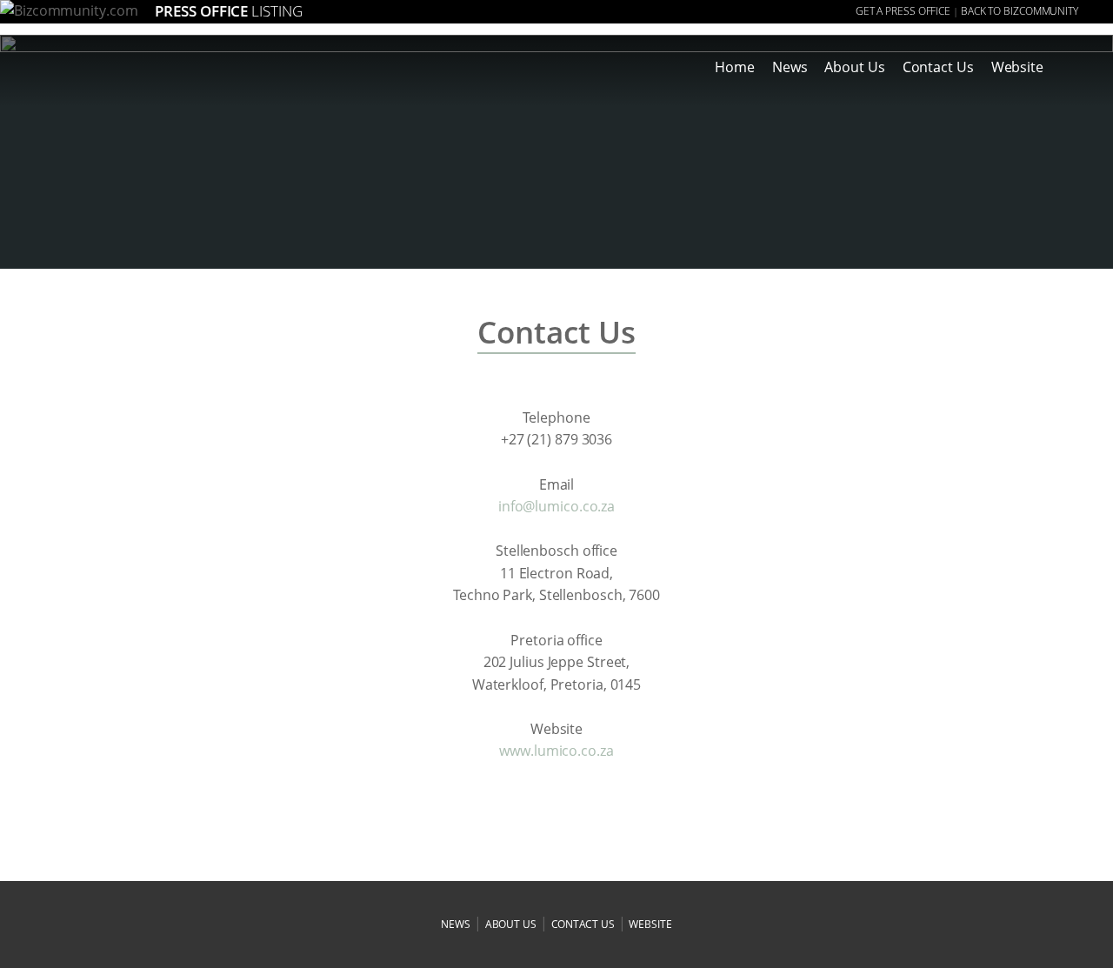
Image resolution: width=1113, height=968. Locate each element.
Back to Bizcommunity (1019, 10)
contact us (583, 924)
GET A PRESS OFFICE (903, 10)
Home (735, 67)
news (455, 924)
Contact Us (938, 67)
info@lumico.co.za (556, 506)
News (790, 67)
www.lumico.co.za (556, 750)
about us (511, 924)
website (650, 924)
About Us (854, 67)
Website (1017, 67)
